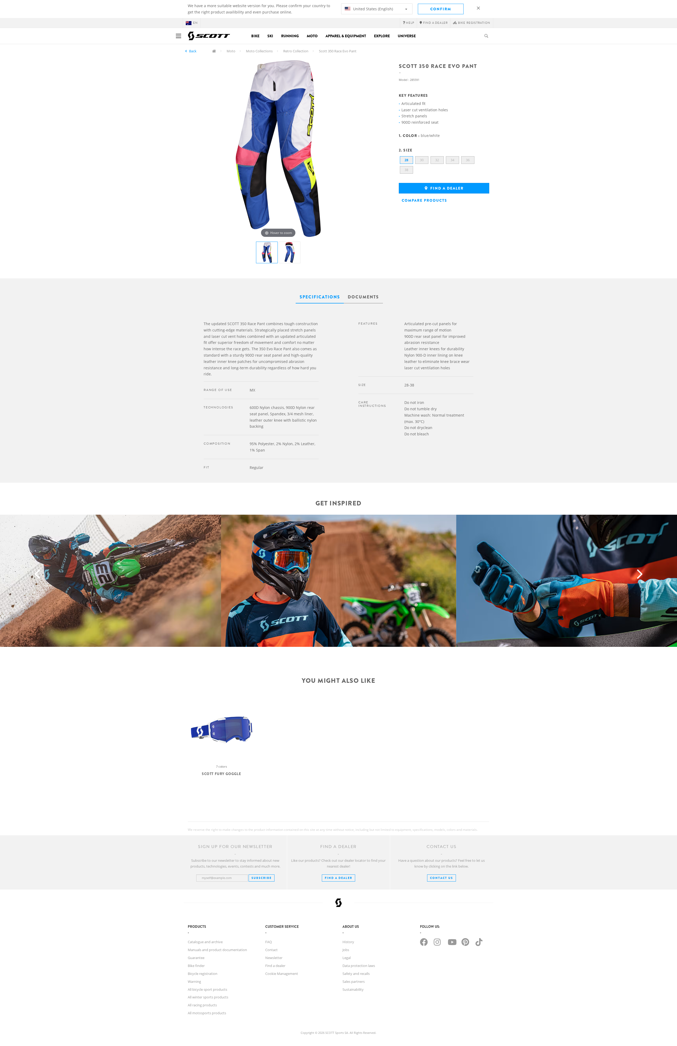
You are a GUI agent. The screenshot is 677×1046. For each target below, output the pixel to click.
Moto (312, 36)
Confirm (440, 9)
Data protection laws (358, 965)
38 (406, 170)
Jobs (345, 949)
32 (437, 160)
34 (452, 160)
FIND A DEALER (338, 878)
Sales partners (353, 981)
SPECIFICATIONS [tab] (320, 297)
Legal (346, 957)
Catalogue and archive (205, 941)
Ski (270, 36)
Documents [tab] (363, 297)
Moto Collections (259, 51)
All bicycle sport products (207, 989)
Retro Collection (295, 51)
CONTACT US (441, 878)
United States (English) (372, 8)
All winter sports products (208, 997)
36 (468, 160)
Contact (271, 949)
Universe (407, 36)
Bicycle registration (202, 973)
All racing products (202, 1005)
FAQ (268, 941)
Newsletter (273, 957)
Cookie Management (281, 973)
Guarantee (196, 957)
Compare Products (424, 200)
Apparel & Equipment (346, 36)
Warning (194, 981)
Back (192, 51)
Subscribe (261, 878)
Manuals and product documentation (217, 949)
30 (422, 160)
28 (406, 160)
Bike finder (196, 965)
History (348, 941)
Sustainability (353, 989)
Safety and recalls (356, 973)
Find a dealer (446, 188)
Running (290, 36)
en (195, 23)
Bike (255, 36)
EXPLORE (382, 36)
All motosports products (207, 1013)
